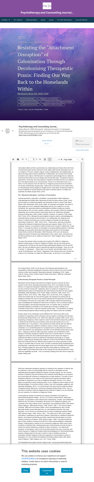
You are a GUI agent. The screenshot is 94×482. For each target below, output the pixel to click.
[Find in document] (82, 159)
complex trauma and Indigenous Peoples (58, 102)
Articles (4, 20)
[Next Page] (36, 159)
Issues (51, 20)
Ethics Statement (8, 25)
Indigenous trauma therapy (29, 102)
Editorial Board (31, 20)
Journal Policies (81, 20)
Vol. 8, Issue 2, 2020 (25, 42)
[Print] (18, 159)
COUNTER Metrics (28, 458)
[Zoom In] (61, 159)
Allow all (68, 470)
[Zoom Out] (59, 159)
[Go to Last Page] (40, 159)
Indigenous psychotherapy (49, 99)
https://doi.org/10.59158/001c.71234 (33, 109)
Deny (26, 470)
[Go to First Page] (22, 159)
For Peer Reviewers (64, 20)
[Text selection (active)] (49, 159)
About (43, 20)
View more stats (82, 150)
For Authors (18, 20)
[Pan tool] (45, 159)
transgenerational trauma (28, 105)
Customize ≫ (48, 472)
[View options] (13, 159)
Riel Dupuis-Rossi (33, 94)
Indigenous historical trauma (52, 105)
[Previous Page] (26, 159)
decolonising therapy (27, 99)
